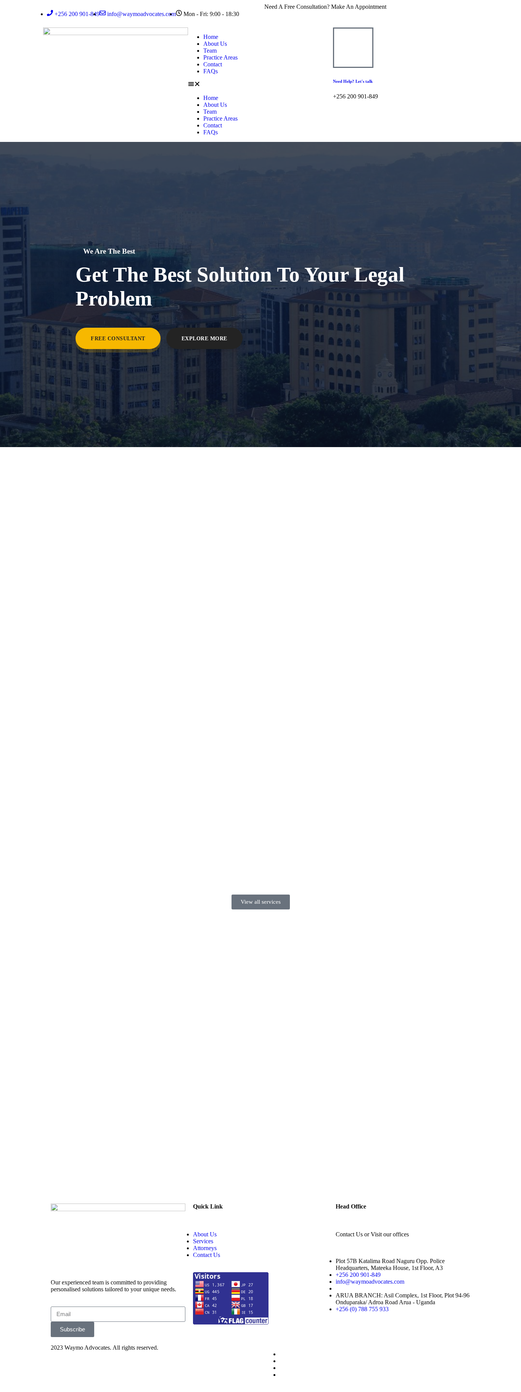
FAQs (210, 71)
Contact (212, 64)
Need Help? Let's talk (353, 81)
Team (210, 50)
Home (210, 37)
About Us (215, 43)
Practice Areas (220, 57)
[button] (260, 85)
